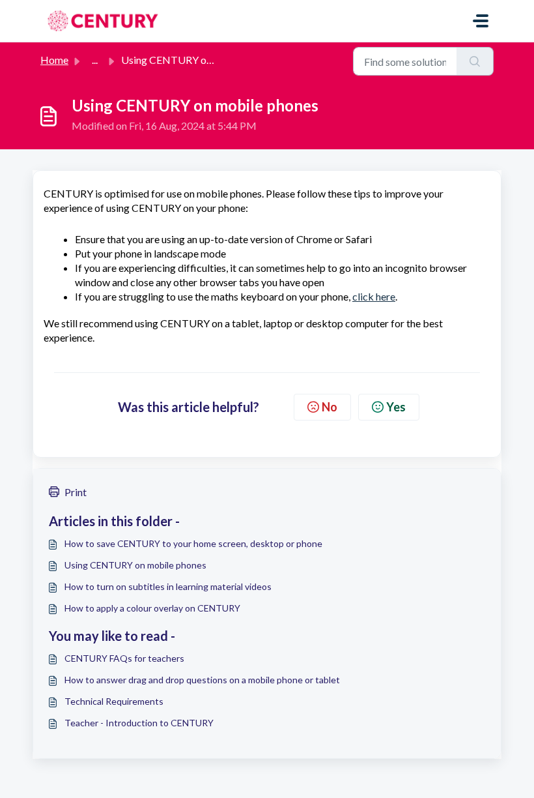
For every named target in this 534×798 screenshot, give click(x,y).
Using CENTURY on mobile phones (135, 564)
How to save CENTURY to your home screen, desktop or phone (193, 543)
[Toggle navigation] (481, 21)
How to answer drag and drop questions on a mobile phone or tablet (202, 679)
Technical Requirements (113, 701)
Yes (396, 407)
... (95, 59)
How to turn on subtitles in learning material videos (168, 586)
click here (373, 296)
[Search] (475, 61)
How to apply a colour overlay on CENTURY (152, 607)
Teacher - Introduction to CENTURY (139, 722)
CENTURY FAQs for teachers (124, 658)
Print (75, 492)
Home (54, 59)
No (329, 407)
